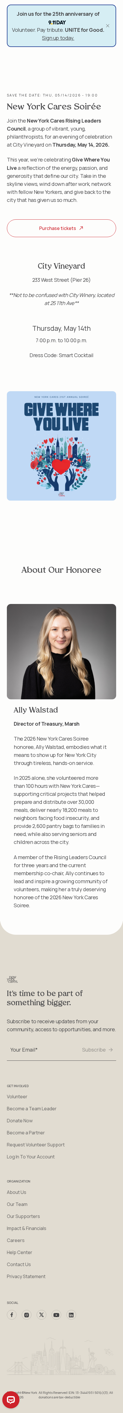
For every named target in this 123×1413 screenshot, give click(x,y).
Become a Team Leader (32, 1108)
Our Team (17, 1204)
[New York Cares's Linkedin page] (71, 1314)
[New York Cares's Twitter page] (41, 1314)
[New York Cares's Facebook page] (11, 1314)
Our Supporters (23, 1216)
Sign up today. (58, 37)
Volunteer (17, 1096)
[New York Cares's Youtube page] (56, 1314)
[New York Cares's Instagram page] (26, 1314)
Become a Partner (26, 1132)
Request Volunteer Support (36, 1145)
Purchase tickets (57, 228)
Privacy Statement (26, 1276)
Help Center (19, 1252)
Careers (16, 1240)
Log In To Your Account (31, 1157)
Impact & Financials (26, 1228)
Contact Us (19, 1264)
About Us (16, 1192)
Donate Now (20, 1120)
